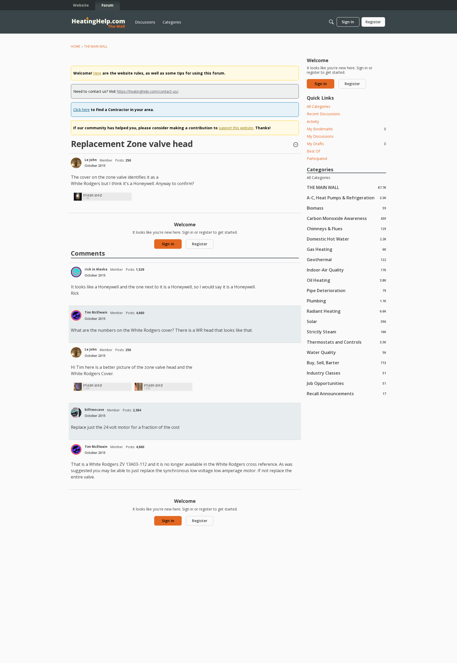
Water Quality (346, 352)
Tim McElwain (96, 312)
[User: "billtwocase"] (76, 412)
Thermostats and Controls (346, 342)
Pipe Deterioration (346, 290)
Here (97, 73)
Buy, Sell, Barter (346, 362)
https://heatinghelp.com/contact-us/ (147, 91)
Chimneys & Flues (346, 228)
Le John (91, 160)
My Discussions (320, 136)
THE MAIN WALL (346, 187)
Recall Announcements (346, 393)
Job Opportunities (346, 383)
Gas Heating (346, 249)
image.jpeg (92, 195)
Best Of (313, 151)
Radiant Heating (346, 311)
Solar (346, 321)
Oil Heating (346, 280)
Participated (317, 158)
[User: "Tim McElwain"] (76, 315)
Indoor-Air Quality (346, 270)
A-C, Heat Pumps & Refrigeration (346, 197)
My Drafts (346, 143)
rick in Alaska (96, 269)
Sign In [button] (168, 243)
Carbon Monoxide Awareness (346, 218)
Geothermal (346, 259)
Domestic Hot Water (346, 239)
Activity (313, 121)
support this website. (236, 127)
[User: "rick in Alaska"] (76, 272)
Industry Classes (346, 373)
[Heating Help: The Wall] (98, 22)
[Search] (331, 22)
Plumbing (346, 300)
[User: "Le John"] (76, 163)
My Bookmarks (346, 128)
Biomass (346, 208)
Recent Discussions (323, 113)
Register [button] (199, 243)
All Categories (318, 106)
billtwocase (94, 409)
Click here (81, 109)
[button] (296, 145)
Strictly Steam (346, 331)
